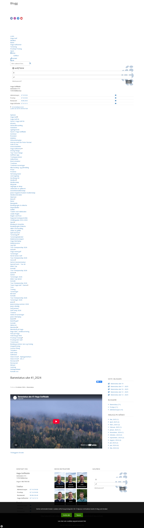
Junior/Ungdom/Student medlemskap (22, 193)
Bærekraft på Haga (16, 329)
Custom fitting (15, 348)
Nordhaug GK (14, 178)
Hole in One (14, 144)
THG (12, 287)
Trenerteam (14, 342)
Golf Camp (13, 352)
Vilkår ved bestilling (16, 228)
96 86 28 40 (24, 101)
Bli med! (13, 294)
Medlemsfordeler (16, 195)
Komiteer (13, 134)
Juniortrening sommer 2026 (19, 304)
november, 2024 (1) (117, 432)
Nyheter (13, 115)
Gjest (12, 51)
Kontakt (13, 268)
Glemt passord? (17, 81)
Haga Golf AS (14, 119)
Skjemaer (13, 197)
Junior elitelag (14, 306)
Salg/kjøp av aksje (16, 186)
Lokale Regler (14, 214)
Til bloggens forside (17, 453)
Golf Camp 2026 (15, 310)
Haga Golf (13, 38)
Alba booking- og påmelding (19, 167)
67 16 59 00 (24, 95)
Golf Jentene (14, 308)
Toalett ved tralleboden (18, 212)
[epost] (115, 95)
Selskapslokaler (15, 369)
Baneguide (13, 203)
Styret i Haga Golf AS (17, 121)
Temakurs (13, 350)
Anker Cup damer (16, 279)
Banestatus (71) (115, 404)
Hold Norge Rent (16, 336)
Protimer (13, 172)
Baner (12, 42)
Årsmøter (13, 136)
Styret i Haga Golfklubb (18, 132)
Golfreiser (13, 354)
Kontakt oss (14, 371)
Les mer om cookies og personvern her (72, 521)
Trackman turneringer (17, 165)
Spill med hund (15, 233)
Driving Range (15, 151)
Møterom (13, 325)
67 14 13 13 (24, 103)
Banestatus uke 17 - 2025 (119, 386)
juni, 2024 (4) (114, 445)
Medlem (13, 40)
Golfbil (12, 209)
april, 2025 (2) (114, 422)
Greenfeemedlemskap (17, 191)
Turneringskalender (16, 237)
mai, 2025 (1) (114, 419)
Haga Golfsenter (16, 45)
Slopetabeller (14, 207)
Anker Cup (13, 266)
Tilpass (78, 515)
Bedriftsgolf (14, 321)
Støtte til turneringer (17, 315)
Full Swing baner (15, 174)
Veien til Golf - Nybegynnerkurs (20, 357)
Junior (12, 302)
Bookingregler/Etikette (18, 226)
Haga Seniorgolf (15, 251)
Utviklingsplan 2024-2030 (19, 220)
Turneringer (14, 235)
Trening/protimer (16, 157)
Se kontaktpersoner (18, 107)
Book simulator (15, 161)
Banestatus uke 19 (117, 384)
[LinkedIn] (18, 18)
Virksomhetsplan (15, 140)
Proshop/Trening (16, 49)
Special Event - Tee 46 (17, 264)
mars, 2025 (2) (115, 425)
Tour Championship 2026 (18, 247)
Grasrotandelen (15, 146)
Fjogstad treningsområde (19, 218)
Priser (12, 170)
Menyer (12, 365)
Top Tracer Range (16, 153)
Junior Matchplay (15, 317)
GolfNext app (14, 155)
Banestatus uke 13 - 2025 (119, 392)
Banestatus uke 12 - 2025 (119, 395)
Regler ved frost (15, 216)
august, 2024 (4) (115, 440)
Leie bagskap (14, 176)
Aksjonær (13, 184)
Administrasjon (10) (116, 410)
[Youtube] (21, 18)
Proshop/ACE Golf (16, 340)
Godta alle (66, 515)
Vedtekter (13, 128)
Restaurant (14, 361)
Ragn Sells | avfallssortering (19, 331)
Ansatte (13, 123)
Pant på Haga (14, 334)
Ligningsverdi (14, 130)
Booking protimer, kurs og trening (21, 344)
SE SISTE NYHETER (21, 109)
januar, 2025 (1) (115, 430)
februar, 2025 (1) (116, 427)
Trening (12, 289)
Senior (12, 249)
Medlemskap (14, 182)
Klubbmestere (15, 243)
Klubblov (13, 138)
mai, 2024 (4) (114, 448)
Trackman (13, 163)
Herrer (12, 260)
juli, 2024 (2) (114, 443)
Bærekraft (13, 327)
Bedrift (12, 319)
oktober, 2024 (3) (116, 435)
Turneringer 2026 (16, 277)
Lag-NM (13, 245)
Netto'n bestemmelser (18, 262)
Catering (13, 367)
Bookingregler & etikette (18, 205)
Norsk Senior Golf (16, 256)
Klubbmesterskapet (17, 239)
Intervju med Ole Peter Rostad (20, 142)
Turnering (13, 47)
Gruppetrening (15, 346)
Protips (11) (114, 407)
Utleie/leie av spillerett (18, 188)
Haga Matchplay (15, 241)
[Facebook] (11, 18)
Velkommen (14, 159)
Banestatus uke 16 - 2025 (119, 389)
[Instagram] (15, 18)
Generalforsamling (16, 125)
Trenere (13, 313)
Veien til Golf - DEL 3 (17, 359)
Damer (12, 273)
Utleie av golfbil (15, 230)
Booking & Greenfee (17, 224)
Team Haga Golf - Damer (18, 285)
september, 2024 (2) (117, 438)
